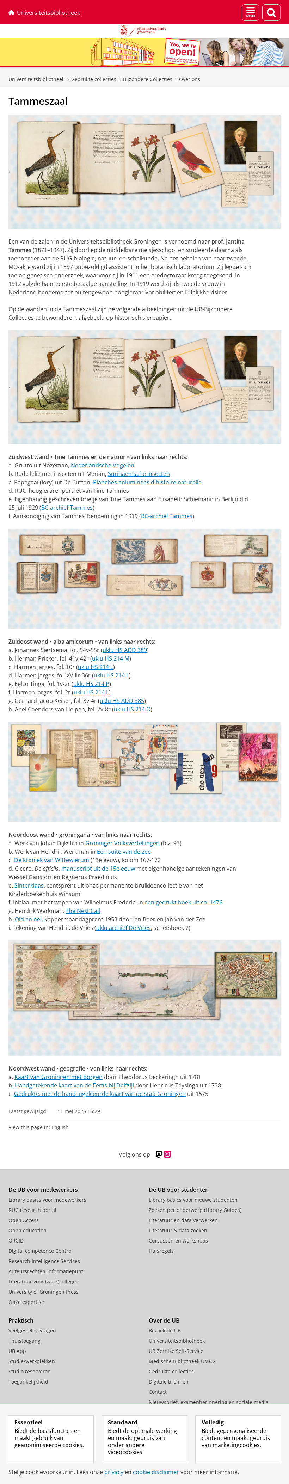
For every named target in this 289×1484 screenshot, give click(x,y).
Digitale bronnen (169, 1381)
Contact (158, 1391)
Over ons (189, 79)
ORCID (16, 1240)
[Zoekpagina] (271, 12)
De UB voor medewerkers (43, 1189)
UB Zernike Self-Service (176, 1351)
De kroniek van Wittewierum (51, 860)
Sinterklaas (29, 885)
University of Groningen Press (43, 1291)
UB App (17, 1351)
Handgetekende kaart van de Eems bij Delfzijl (74, 1085)
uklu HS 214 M (110, 658)
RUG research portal (32, 1210)
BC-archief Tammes (67, 507)
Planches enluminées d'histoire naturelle (147, 482)
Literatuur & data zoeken (178, 1230)
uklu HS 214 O (132, 709)
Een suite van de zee (124, 852)
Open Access (23, 1220)
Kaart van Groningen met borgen (58, 1077)
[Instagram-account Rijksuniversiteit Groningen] (167, 1154)
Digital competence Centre (39, 1250)
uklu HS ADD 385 (122, 701)
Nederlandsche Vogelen (102, 465)
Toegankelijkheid (28, 1381)
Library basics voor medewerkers (47, 1199)
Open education (27, 1230)
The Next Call (83, 911)
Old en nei (28, 919)
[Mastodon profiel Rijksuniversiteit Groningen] (159, 1154)
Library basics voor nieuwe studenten (193, 1199)
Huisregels (161, 1250)
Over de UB (164, 1320)
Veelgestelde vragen (32, 1330)
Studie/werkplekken (31, 1361)
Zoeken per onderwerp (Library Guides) (195, 1210)
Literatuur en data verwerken (183, 1220)
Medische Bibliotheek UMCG (182, 1361)
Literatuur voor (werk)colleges (43, 1281)
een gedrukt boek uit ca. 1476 (183, 902)
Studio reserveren (29, 1371)
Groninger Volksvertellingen (122, 843)
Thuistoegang (24, 1340)
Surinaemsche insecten (139, 474)
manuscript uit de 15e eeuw (98, 868)
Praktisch (20, 1320)
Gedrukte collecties (93, 79)
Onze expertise (26, 1302)
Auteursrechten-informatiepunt (45, 1271)
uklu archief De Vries (123, 928)
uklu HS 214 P (91, 684)
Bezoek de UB (165, 1330)
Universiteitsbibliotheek (48, 13)
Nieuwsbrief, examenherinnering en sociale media (209, 1402)
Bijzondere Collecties (147, 79)
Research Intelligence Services (44, 1261)
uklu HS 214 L (95, 667)
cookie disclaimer (156, 1472)
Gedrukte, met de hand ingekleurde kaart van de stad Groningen (100, 1094)
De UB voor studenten (179, 1189)
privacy (113, 1472)
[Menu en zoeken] (250, 12)
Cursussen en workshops (178, 1240)
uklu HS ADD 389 (125, 650)
